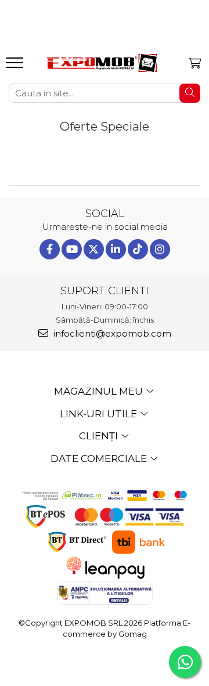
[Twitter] (94, 249)
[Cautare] (189, 93)
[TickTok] (138, 249)
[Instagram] (160, 249)
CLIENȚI (99, 436)
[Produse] (16, 66)
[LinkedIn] (116, 249)
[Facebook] (49, 249)
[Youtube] (72, 249)
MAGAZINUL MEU (99, 391)
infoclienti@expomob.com (111, 333)
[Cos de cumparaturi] (195, 63)
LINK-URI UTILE (99, 414)
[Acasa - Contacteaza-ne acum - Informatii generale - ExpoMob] (101, 63)
